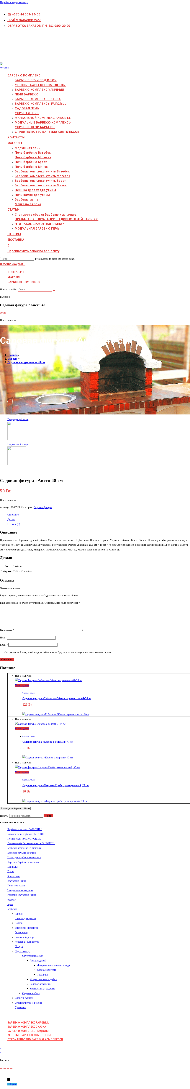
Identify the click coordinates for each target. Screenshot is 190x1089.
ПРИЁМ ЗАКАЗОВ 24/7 (24, 20)
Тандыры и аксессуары (20, 890)
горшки (19, 913)
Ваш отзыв (7, 630)
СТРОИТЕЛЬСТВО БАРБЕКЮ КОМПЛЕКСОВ (35, 1039)
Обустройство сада (32, 956)
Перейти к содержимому (14, 2)
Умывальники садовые (42, 988)
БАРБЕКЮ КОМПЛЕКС (23, 282)
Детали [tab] (11, 519)
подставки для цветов (27, 941)
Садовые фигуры (43, 507)
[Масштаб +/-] (1, 1068)
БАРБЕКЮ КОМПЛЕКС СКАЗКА (26, 1026)
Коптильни (13, 876)
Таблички (42, 974)
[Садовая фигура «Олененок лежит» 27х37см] (16, 464)
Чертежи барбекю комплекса (23, 862)
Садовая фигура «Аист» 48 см (26, 362)
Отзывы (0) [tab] (13, 524)
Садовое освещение (41, 984)
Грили (10, 871)
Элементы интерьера (26, 927)
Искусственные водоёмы (43, 979)
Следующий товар (17, 444)
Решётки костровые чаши (21, 894)
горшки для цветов (25, 918)
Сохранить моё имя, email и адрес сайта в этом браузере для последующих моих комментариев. (58, 652)
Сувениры (20, 1007)
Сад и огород (22, 951)
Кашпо (18, 923)
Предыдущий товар (18, 419)
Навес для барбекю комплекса (24, 857)
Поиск (48, 815)
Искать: (4, 815)
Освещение (21, 932)
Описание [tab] (13, 514)
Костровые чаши (16, 881)
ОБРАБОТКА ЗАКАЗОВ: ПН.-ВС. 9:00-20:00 (38, 26)
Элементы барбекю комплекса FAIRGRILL (31, 843)
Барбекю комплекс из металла (24, 848)
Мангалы (12, 866)
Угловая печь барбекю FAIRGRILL (26, 834)
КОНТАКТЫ (15, 271)
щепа (10, 904)
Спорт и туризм (24, 998)
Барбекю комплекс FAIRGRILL (24, 829)
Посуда (19, 946)
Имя (3, 637)
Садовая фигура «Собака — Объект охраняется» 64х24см (56, 698)
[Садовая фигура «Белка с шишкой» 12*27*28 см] (16, 439)
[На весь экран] (4, 1068)
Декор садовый (38, 960)
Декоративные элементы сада (53, 965)
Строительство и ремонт (28, 1002)
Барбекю (12, 909)
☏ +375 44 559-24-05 (23, 14)
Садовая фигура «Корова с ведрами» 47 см (47, 741)
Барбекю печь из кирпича (21, 852)
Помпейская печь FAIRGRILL (24, 838)
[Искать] (54, 290)
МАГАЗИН (14, 277)
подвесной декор (24, 937)
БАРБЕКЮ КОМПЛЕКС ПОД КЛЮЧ (28, 1030)
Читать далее (22, 685)
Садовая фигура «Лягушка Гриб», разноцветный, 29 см (55, 785)
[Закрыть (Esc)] (11, 1068)
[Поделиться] (8, 1068)
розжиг (11, 899)
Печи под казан (16, 885)
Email (4, 644)
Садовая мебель (31, 993)
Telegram (12, 1084)
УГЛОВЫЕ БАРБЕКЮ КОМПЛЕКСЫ (29, 1035)
